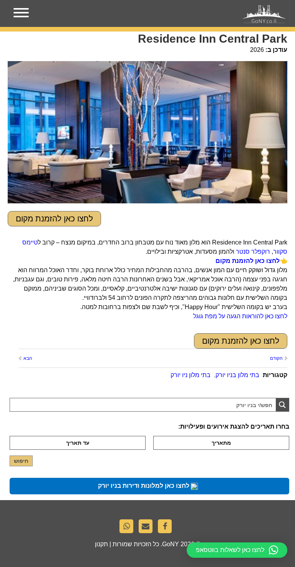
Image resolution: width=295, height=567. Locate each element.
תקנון (101, 544)
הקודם (276, 358)
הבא (27, 358)
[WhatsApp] (128, 528)
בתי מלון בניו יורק (237, 375)
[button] (237, 550)
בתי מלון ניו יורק (190, 375)
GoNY (170, 544)
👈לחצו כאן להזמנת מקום (251, 261)
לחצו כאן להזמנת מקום (54, 218)
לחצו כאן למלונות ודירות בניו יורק (144, 485)
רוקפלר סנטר (253, 251)
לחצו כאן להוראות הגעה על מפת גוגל (240, 316)
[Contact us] (147, 528)
